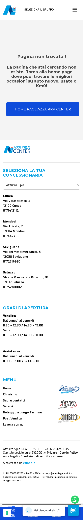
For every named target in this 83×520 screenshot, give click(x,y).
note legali (10, 456)
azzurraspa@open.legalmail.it (54, 473)
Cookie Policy (69, 453)
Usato (56, 511)
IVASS (29, 473)
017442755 (11, 236)
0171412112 (11, 211)
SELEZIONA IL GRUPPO (40, 9)
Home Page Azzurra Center (43, 109)
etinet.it (29, 463)
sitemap (58, 456)
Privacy (52, 453)
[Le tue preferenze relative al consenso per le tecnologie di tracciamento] (7, 513)
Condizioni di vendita (35, 456)
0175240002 (12, 287)
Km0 (33, 511)
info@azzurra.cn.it (12, 480)
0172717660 (11, 261)
